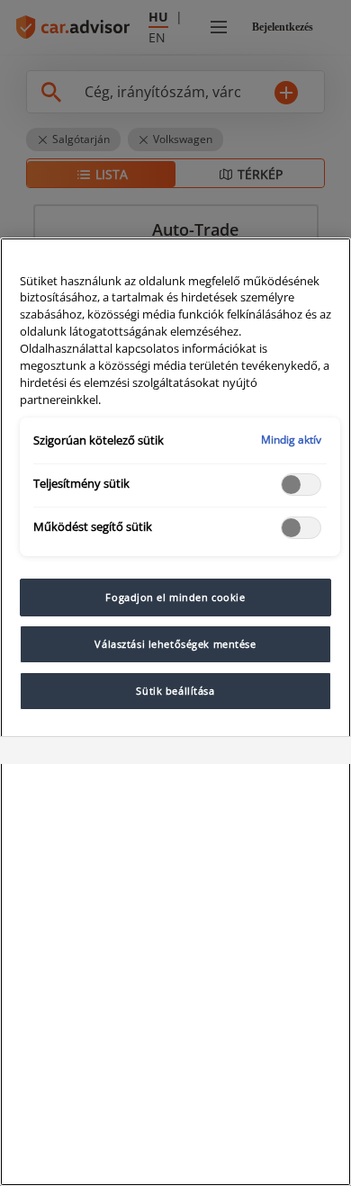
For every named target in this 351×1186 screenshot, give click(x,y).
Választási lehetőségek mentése (175, 644)
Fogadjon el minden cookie (175, 597)
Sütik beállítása (175, 690)
